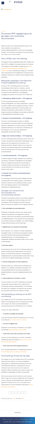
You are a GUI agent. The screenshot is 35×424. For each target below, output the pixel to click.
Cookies (31, 419)
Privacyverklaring (24, 419)
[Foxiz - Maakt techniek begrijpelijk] (17, 3)
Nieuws (3, 31)
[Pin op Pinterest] (22, 392)
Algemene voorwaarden (7, 419)
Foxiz (14, 421)
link (23, 398)
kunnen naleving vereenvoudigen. (18, 329)
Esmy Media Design (27, 421)
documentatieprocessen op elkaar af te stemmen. (14, 351)
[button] (2, 3)
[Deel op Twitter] (16, 392)
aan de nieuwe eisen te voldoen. (18, 319)
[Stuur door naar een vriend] (19, 392)
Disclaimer (16, 419)
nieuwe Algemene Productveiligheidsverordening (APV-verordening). (16, 68)
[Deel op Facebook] (12, 392)
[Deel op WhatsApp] (9, 392)
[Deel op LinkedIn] (25, 392)
